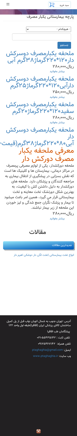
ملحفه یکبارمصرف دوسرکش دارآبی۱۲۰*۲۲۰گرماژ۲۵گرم (40, 82)
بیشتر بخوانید (57, 71)
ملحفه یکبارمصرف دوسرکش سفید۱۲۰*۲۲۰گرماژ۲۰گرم (40, 108)
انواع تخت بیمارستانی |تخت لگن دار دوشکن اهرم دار (44, 255)
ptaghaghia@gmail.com (47, 350)
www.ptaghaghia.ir (45, 356)
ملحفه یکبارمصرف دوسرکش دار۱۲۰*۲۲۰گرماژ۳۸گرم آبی (40, 57)
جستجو (64, 45)
